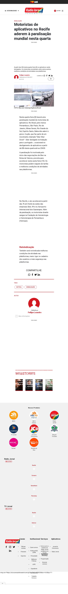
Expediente (34, 568)
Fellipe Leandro (24, 75)
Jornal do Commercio (55, 547)
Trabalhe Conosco (34, 577)
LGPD (34, 564)
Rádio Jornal (55, 551)
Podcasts (23, 551)
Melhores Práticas (34, 560)
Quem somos (34, 547)
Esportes (23, 556)
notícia (18, 287)
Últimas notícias (23, 547)
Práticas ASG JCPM (34, 551)
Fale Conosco (34, 573)
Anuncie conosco (44, 563)
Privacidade (34, 556)
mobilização (30, 287)
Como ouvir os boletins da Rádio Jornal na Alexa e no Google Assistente (45, 550)
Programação (45, 559)
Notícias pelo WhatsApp (44, 554)
